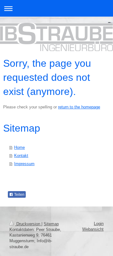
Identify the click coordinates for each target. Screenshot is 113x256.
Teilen (18, 194)
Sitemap (51, 224)
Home (19, 147)
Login (99, 223)
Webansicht (93, 229)
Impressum (24, 163)
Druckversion (28, 224)
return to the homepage (79, 107)
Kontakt (21, 155)
